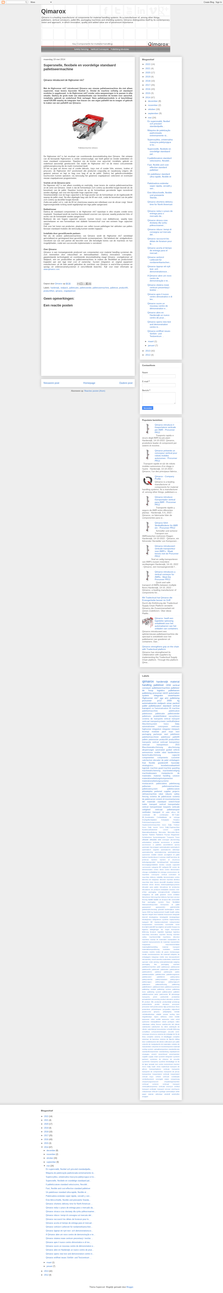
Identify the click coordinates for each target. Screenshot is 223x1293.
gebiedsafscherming (149, 909)
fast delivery (162, 897)
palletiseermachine (101, 288)
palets (177, 972)
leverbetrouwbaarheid (170, 765)
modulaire (166, 949)
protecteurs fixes (173, 1007)
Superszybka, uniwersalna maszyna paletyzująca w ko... (160, 142)
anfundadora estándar (150, 842)
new (166, 957)
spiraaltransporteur (161, 1049)
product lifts (149, 1002)
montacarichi (147, 784)
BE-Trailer (175, 815)
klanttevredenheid (161, 922)
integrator (166, 729)
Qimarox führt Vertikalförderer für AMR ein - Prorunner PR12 (166, 525)
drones (157, 885)
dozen (156, 882)
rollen (177, 1022)
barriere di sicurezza (170, 860)
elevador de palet (161, 760)
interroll (144, 917)
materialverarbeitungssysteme (155, 781)
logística (176, 932)
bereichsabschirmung (151, 755)
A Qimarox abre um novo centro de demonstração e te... (70, 1234)
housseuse (168, 914)
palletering (175, 984)
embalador (165, 890)
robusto (168, 794)
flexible (152, 763)
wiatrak (151, 1094)
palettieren (174, 734)
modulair (155, 732)
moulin (144, 954)
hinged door (152, 914)
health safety (174, 912)
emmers (172, 890)
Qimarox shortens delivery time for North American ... (160, 204)
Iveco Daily (172, 724)
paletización (146, 969)
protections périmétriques (151, 1009)
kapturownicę (174, 919)
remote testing (169, 1014)
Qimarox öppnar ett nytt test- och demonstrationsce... (69, 1231)
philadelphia (147, 791)
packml (176, 703)
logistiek (145, 768)
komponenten (147, 924)
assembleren (168, 845)
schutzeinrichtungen (158, 1032)
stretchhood (162, 1054)
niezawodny (146, 959)
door (151, 882)
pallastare (146, 786)
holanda (160, 914)
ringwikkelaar (147, 1017)
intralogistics (147, 765)
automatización (149, 703)
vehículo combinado (171, 1077)
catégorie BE (167, 867)
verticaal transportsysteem (154, 721)
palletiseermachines (170, 786)
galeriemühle (174, 907)
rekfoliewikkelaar (148, 1014)
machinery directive (171, 937)
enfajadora (175, 892)
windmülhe (175, 1094)
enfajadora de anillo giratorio (154, 895)
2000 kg (173, 700)
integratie (176, 914)
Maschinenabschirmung (152, 747)
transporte (175, 1069)
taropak (151, 1064)
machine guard (156, 768)
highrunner (146, 729)
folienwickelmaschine (150, 905)
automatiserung (160, 852)
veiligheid (146, 810)
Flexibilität (175, 822)
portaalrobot (146, 999)
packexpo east (160, 734)
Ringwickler (175, 835)
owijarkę (176, 962)
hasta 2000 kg (147, 912)
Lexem (165, 830)
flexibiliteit (176, 902)
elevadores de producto (151, 890)
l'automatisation (161, 708)
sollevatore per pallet (171, 1042)
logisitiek (161, 932)
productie (158, 1002)
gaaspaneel (146, 907)
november (153, 105)
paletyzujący (160, 982)
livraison (153, 932)
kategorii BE (147, 922)
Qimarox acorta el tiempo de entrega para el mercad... (159, 250)
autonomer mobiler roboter (152, 855)
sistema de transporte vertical (156, 719)
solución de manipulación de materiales (156, 1044)
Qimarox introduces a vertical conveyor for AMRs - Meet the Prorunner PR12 (165, 576)
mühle (162, 957)
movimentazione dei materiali (159, 954)
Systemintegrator (159, 837)
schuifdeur (146, 1032)
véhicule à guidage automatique (163, 1091)
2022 (148, 64)
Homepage (89, 383)
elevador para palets (150, 887)
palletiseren (173, 690)
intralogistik (164, 917)
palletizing (147, 693)
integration (156, 729)
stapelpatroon (70, 291)
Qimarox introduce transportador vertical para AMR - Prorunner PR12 (165, 501)
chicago (145, 872)
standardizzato (174, 1049)
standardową (164, 1052)
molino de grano (162, 952)
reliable (158, 1014)
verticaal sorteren (150, 1084)
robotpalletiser (155, 1022)
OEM (168, 685)
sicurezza (153, 1034)
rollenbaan (146, 1024)
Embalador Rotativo (170, 820)
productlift (123, 288)
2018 (148, 81)
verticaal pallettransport (167, 810)
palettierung (174, 784)
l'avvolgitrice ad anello (163, 927)
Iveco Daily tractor (150, 827)
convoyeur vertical (159, 875)
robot (161, 794)
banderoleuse (173, 752)
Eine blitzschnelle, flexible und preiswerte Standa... (159, 195)
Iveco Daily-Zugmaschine (170, 827)
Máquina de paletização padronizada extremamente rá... (158, 133)
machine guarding (171, 768)
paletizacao (165, 967)
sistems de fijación (167, 1039)
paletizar (158, 972)
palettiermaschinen (150, 737)
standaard (161, 802)
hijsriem (145, 914)
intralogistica (153, 917)
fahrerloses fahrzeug (149, 897)
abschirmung (173, 747)
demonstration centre (171, 877)
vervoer (168, 1089)
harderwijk (55, 288)
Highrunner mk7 (150, 698)
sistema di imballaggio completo (166, 1037)
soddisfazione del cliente (155, 1042)
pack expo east (171, 732)
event (170, 895)
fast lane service (173, 897)
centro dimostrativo (172, 869)
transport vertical (157, 804)
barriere (154, 860)
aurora (177, 845)
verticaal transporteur (169, 742)
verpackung (175, 1079)
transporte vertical (150, 742)
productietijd (166, 1002)
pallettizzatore (173, 789)
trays (151, 1077)
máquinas (155, 957)
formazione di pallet (169, 905)
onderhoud (175, 959)
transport (175, 719)
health (167, 912)
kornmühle (169, 924)
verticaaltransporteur (149, 1086)
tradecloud (165, 1067)
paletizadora (161, 784)
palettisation (174, 711)
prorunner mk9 (147, 1007)
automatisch (175, 847)
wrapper (145, 1096)
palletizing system (154, 992)
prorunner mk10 (160, 693)
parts (156, 994)
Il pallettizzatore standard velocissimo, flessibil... (159, 159)
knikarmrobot (174, 922)
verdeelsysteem (148, 1079)
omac (169, 703)
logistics (161, 690)
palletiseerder (85, 288)
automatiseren (148, 726)
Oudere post (125, 383)
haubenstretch (159, 912)
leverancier (175, 929)
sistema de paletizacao (160, 797)
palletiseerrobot (158, 987)
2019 (148, 76)
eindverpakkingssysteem (170, 885)
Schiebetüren (147, 837)
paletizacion (175, 967)
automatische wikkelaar (170, 850)
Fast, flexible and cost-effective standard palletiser (158, 167)
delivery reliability (156, 877)
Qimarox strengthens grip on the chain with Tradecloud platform (160, 647)
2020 (148, 72)
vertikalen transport (151, 812)
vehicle (158, 1077)
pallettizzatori (155, 706)
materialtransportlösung (150, 949)
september (153, 113)
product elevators (166, 999)
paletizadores (147, 972)
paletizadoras (174, 969)
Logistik (176, 830)
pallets (145, 740)
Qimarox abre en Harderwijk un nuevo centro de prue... (158, 315)
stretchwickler (174, 1054)
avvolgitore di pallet (171, 855)
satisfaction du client (160, 1027)
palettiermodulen (148, 974)
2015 (148, 93)
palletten (176, 992)
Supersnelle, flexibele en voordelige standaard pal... (159, 151)
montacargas (174, 952)
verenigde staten (162, 1079)
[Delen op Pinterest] (89, 283)
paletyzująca (146, 982)
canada (168, 865)
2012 (148, 355)
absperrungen (148, 750)
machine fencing (165, 934)
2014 (148, 97)
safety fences (156, 1024)
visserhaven (173, 695)
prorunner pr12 (152, 700)
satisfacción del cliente (170, 1024)
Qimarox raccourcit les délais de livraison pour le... (159, 241)
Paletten (152, 835)
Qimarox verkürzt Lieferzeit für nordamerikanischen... (159, 260)
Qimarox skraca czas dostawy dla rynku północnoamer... (157, 223)
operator (145, 962)
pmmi (155, 997)
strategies (145, 1054)
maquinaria (146, 944)
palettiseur (165, 737)
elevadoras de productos (169, 887)
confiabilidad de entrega (157, 872)
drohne (176, 882)
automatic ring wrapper (150, 847)
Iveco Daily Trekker (170, 825)
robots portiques (168, 1022)
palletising (174, 698)
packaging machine (170, 964)
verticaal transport (171, 1084)
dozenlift (163, 882)
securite (171, 1032)
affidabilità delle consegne (159, 840)
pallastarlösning (161, 984)
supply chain (153, 1057)
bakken (145, 857)
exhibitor (176, 895)
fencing (144, 900)
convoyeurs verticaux (168, 726)
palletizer (175, 688)
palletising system (164, 989)
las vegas (165, 929)
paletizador (164, 969)
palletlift (176, 737)
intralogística (146, 919)
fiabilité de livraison (161, 900)
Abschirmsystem (149, 724)
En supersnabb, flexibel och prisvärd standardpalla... (158, 124)
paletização (168, 972)
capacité (175, 755)
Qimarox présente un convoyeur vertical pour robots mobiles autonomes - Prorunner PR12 (166, 455)
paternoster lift (165, 994)
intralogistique (174, 917)
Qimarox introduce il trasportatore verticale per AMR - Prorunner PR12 (165, 429)
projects (175, 791)
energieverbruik (164, 892)
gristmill (161, 909)
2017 (148, 85)
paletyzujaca (174, 979)
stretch (154, 1054)
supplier (145, 1057)
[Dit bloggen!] (81, 283)
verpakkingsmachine (171, 1082)
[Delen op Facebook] (87, 283)
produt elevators (162, 1004)
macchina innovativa (150, 934)
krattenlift (151, 927)
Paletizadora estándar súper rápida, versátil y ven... (159, 186)
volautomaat (146, 1091)
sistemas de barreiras (150, 1039)
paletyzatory (174, 977)
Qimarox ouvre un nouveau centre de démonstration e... (157, 306)
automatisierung (173, 852)
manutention (175, 942)
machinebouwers (149, 773)
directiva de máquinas (150, 880)
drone (151, 885)
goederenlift (163, 763)
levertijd (145, 732)
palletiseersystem (150, 789)
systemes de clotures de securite (164, 1059)
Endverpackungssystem (151, 822)
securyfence (174, 716)
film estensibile (174, 900)
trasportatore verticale (160, 1074)
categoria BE (156, 867)
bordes (161, 865)
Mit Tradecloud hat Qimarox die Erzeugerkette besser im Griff (157, 598)
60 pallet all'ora (169, 812)
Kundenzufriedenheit (149, 830)
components (162, 758)
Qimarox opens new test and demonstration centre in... (159, 324)
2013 (148, 351)
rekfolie (176, 1012)
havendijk (175, 763)
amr (167, 698)
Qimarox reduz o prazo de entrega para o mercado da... (160, 213)
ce (153, 708)
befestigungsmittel (148, 862)
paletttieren (161, 977)
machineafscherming (151, 771)
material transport (170, 947)
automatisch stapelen (150, 850)
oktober (152, 109)
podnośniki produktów (169, 997)
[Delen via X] (84, 283)
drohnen (145, 885)
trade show (156, 1067)
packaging (146, 734)
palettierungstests (172, 974)
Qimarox (53, 11)
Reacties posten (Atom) (94, 391)
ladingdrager (154, 929)
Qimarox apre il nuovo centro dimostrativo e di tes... (159, 297)
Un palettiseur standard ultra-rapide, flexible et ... (159, 176)
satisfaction (146, 1027)
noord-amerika (157, 959)
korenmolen (159, 924)
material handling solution (166, 776)
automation (174, 693)
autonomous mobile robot (154, 752)
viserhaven (175, 1089)
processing (156, 999)
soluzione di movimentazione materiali (166, 1047)
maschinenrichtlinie (172, 944)
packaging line (149, 964)
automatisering (147, 852)
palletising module (149, 989)
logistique (168, 932)
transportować (156, 807)
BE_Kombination (148, 817)
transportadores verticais (159, 1069)
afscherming (174, 840)
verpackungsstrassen (150, 1082)
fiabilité (150, 900)
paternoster (154, 740)
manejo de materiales (158, 939)
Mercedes (162, 832)
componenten (148, 758)
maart (151, 341)
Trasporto (170, 837)
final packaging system (153, 902)
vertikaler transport (157, 1089)
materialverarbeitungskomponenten (157, 778)
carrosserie (146, 867)
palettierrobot (160, 974)
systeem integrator (165, 1057)
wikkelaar (158, 1094)
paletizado (155, 969)
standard (167, 706)
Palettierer (159, 835)
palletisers (146, 716)
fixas (168, 902)
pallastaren (146, 984)
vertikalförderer (172, 721)
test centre (159, 1064)
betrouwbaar (174, 862)
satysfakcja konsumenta (157, 1029)
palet (158, 967)
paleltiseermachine (149, 967)
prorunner (175, 1004)
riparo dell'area (160, 1017)
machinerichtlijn (154, 937)
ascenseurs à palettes (151, 845)
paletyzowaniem (161, 979)
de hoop (147, 690)
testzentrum (168, 1064)
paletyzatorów (147, 979)
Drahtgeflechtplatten (149, 820)
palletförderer (147, 987)
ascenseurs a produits (170, 842)
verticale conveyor (166, 1086)
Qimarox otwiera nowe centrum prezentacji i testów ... (158, 287)
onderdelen (167, 959)
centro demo (159, 869)
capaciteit (175, 865)
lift (170, 708)
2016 (148, 89)
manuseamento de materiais (159, 942)
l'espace (175, 927)
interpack (175, 729)
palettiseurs (147, 714)
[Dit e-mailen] (78, 283)
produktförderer (160, 716)
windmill (167, 1094)
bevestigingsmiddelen (150, 865)
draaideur (170, 882)
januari (151, 345)
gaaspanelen (160, 907)
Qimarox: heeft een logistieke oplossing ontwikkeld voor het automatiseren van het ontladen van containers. (166, 623)
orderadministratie (166, 962)
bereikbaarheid (162, 862)
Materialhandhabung (149, 832)
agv (161, 698)
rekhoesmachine (149, 794)
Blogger (130, 1287)
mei (150, 117)
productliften (49, 291)
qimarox (59, 291)
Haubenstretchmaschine (151, 825)
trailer (144, 804)
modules (145, 952)
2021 (148, 68)
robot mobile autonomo (160, 1019)
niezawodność (174, 957)
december (153, 101)
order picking (154, 962)
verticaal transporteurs (155, 745)
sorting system (147, 1049)
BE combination (161, 815)
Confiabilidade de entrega (168, 817)
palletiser (114, 288)
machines (145, 939)
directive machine (166, 880)
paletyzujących (173, 982)
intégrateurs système (160, 919)
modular (176, 949)
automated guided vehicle (167, 750)
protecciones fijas (160, 1007)
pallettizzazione (147, 994)
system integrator (152, 695)
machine (175, 708)
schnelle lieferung (173, 1029)
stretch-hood (174, 802)
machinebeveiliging (171, 771)
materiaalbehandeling (150, 947)
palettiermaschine (150, 711)
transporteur (146, 1074)
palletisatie (74, 288)
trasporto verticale (171, 807)
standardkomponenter (150, 1052)
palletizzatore (167, 992)
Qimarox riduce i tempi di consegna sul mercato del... (159, 232)
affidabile (145, 840)
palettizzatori (146, 977)
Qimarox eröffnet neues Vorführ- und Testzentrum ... (158, 333)
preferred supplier (162, 791)
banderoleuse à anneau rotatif (159, 857)
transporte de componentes (152, 1072)
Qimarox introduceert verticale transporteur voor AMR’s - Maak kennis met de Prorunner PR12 (167, 551)
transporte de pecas (171, 1072)
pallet (144, 706)
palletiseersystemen (172, 987)
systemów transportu (150, 1062)
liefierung (145, 932)
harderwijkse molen (172, 909)
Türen (177, 837)
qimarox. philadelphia (162, 1012)
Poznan (167, 835)
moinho (152, 952)
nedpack (64, 288)
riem (177, 1014)
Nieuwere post (51, 383)
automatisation (164, 847)
